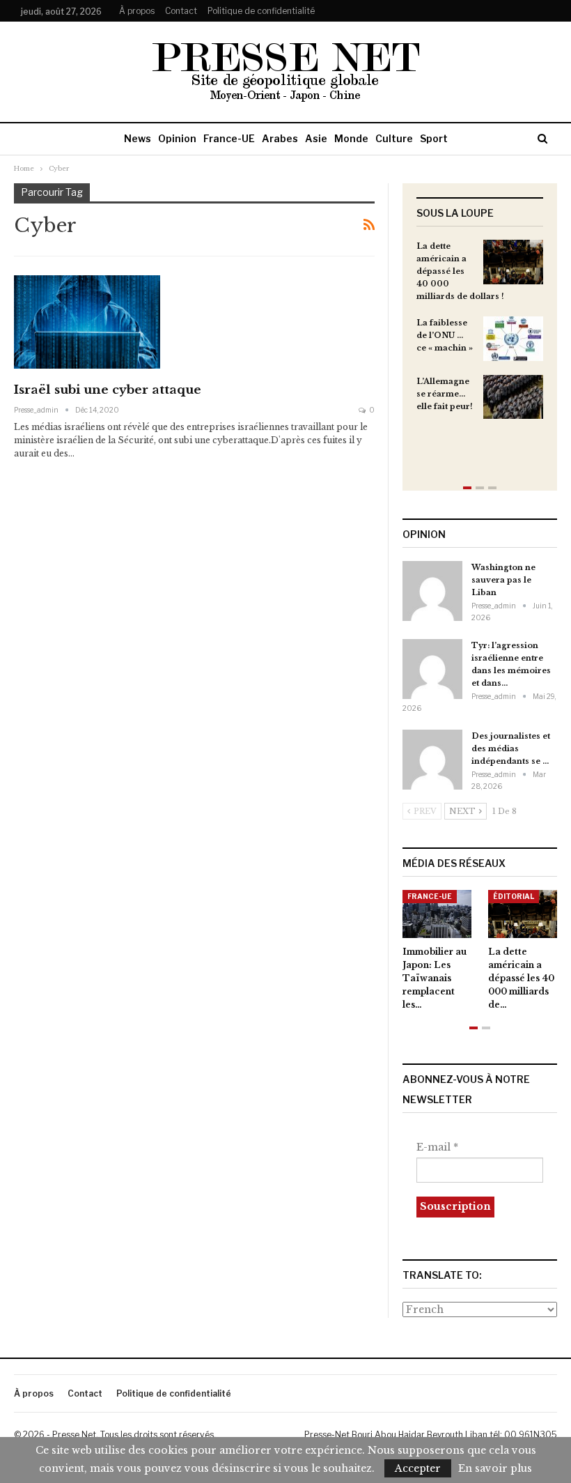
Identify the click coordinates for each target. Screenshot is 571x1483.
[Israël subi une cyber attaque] (87, 322)
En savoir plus (495, 1468)
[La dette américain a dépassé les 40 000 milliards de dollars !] (513, 262)
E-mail (437, 1147)
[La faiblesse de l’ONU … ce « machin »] (513, 338)
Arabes (280, 138)
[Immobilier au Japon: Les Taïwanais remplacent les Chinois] (436, 914)
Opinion (177, 138)
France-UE (229, 138)
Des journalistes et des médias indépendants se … (510, 748)
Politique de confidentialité (261, 11)
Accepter (418, 1468)
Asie (316, 138)
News (137, 138)
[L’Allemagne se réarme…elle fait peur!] (513, 397)
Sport (434, 138)
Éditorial (513, 896)
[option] (479, 336)
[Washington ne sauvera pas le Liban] (432, 591)
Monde (351, 138)
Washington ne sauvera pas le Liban (503, 579)
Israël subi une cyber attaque (107, 390)
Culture (394, 138)
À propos (137, 11)
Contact (181, 11)
